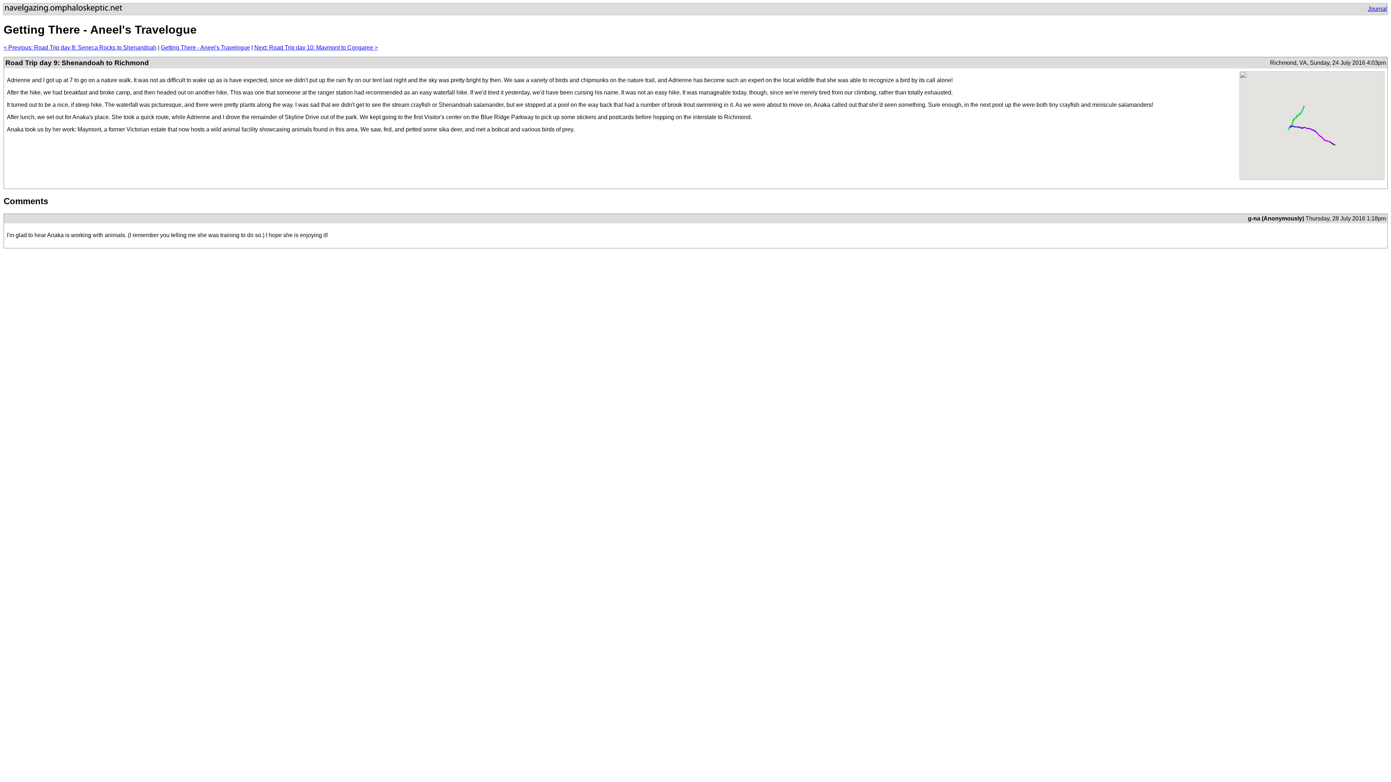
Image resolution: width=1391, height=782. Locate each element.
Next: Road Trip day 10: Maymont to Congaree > (316, 48)
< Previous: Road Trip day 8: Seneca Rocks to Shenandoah (80, 48)
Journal (1377, 9)
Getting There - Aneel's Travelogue (205, 48)
